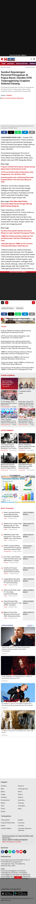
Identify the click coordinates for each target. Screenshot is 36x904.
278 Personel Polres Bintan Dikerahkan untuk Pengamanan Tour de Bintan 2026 (17, 173)
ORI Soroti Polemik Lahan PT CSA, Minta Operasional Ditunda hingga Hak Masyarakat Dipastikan (12, 592)
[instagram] (17, 851)
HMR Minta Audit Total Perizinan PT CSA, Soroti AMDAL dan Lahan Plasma (12, 536)
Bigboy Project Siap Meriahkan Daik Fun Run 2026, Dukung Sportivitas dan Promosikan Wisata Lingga (12, 614)
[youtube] (21, 851)
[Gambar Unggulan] (18, 110)
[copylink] (32, 132)
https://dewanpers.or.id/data (11, 842)
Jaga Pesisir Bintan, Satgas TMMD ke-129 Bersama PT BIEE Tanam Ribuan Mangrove (17, 363)
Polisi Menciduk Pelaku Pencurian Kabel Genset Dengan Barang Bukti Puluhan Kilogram (16, 203)
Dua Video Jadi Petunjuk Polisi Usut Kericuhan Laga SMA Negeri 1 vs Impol (13, 558)
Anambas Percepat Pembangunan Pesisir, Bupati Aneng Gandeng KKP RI (11, 570)
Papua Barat (19, 308)
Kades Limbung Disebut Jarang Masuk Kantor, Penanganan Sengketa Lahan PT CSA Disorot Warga (12, 514)
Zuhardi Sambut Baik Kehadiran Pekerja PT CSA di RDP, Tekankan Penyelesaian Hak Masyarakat (13, 603)
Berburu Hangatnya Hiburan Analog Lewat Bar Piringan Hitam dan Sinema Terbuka (26, 447)
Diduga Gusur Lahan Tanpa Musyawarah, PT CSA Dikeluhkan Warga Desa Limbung (13, 525)
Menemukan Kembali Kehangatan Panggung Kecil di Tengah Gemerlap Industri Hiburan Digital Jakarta (9, 468)
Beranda (3, 67)
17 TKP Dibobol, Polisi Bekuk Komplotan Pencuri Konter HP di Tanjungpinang (9, 404)
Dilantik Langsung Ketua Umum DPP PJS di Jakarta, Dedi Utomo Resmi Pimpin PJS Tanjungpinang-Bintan (13, 547)
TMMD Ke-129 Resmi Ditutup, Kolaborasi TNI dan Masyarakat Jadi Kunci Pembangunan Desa (17, 238)
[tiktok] (24, 851)
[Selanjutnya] (33, 302)
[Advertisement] (14, 27)
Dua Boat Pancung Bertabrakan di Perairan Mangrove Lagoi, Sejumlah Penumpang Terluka (18, 232)
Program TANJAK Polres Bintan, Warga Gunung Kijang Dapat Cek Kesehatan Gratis (18, 168)
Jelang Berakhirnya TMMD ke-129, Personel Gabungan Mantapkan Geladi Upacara (16, 245)
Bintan (8, 67)
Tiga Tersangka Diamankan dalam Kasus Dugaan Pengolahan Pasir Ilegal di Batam (8, 384)
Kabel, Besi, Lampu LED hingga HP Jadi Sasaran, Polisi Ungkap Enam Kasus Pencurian (26, 404)
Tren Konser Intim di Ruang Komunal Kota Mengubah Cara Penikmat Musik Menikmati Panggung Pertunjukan (9, 448)
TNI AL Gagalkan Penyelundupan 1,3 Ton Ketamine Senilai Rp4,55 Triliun (8, 422)
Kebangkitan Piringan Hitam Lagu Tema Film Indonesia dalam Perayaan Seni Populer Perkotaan (25, 468)
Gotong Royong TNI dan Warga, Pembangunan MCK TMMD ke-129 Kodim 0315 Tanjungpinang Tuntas (17, 368)
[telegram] (25, 132)
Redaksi (9, 95)
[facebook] (4, 132)
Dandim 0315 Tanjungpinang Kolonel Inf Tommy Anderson (8, 308)
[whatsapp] (18, 132)
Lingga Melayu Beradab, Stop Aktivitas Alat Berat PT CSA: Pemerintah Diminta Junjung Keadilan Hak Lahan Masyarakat (12, 581)
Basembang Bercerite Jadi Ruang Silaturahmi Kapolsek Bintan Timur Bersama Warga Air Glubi (17, 179)
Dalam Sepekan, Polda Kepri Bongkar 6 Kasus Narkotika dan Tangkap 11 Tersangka (26, 422)
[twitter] (11, 132)
